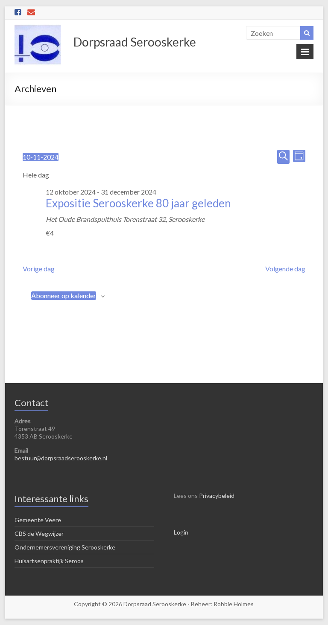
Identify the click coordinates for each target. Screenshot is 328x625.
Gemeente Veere (38, 519)
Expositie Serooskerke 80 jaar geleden (138, 203)
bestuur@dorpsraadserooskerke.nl (61, 458)
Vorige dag (39, 269)
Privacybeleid (216, 495)
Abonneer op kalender (63, 295)
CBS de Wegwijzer (39, 533)
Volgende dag (285, 269)
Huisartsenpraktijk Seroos (49, 560)
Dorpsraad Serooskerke (134, 42)
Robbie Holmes (234, 604)
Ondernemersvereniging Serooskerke (65, 547)
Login (181, 532)
